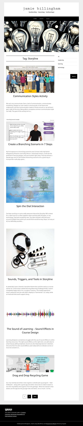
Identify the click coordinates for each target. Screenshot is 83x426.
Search (74, 76)
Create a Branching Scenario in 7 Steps (30, 144)
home (35, 18)
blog (47, 18)
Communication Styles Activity (30, 96)
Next (35, 396)
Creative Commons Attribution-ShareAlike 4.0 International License (15, 414)
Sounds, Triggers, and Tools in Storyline (30, 279)
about (41, 18)
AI (58, 56)
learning (60, 64)
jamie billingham (41, 8)
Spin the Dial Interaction (30, 206)
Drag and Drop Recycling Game (30, 375)
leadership (61, 60)
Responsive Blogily (51, 423)
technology (61, 67)
